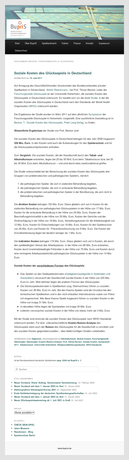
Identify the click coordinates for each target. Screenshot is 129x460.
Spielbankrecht (49, 43)
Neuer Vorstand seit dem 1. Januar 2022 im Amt (38, 396)
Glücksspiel (32, 341)
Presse (77, 43)
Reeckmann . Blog (23, 431)
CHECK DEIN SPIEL (24, 424)
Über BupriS (31, 43)
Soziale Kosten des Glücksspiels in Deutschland (52, 72)
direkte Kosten (84, 338)
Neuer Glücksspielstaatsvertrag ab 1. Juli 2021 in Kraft (42, 400)
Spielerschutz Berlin (24, 435)
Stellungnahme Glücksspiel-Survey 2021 (35, 389)
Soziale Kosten (90, 341)
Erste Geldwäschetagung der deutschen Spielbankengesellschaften (49, 393)
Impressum (104, 43)
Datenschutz (21, 50)
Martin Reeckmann (57, 89)
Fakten (65, 43)
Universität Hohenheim (45, 344)
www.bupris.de (65, 448)
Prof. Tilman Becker (72, 341)
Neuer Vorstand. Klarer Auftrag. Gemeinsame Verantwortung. (45, 382)
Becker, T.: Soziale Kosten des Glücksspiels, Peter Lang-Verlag (48, 122)
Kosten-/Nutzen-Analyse (50, 341)
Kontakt (89, 43)
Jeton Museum (21, 428)
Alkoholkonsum (68, 338)
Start (17, 43)
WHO (33, 106)
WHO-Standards (94, 344)
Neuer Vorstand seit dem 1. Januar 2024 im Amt (38, 386)
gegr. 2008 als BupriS (67, 360)
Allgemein (36, 338)
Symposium (95, 114)
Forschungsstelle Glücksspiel (30, 93)
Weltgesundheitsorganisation (71, 344)
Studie (94, 97)
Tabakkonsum (26, 344)
